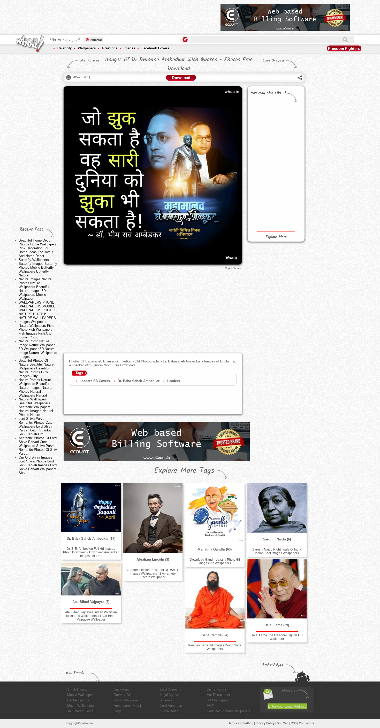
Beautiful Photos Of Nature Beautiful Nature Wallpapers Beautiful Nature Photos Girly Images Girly (36, 368)
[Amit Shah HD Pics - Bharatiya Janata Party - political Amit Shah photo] (262, 218)
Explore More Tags (184, 470)
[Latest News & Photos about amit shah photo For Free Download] (288, 202)
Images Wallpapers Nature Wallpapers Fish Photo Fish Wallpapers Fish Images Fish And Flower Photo (36, 329)
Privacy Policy (265, 723)
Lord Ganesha (170, 689)
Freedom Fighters (344, 48)
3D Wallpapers (218, 700)
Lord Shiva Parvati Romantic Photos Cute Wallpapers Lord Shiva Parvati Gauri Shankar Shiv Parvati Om (35, 426)
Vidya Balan (169, 711)
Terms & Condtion (241, 723)
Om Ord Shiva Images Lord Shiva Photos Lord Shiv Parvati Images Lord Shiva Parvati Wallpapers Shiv (38, 465)
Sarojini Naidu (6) (277, 539)
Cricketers (121, 689)
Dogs (117, 711)
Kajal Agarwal (170, 695)
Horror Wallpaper (126, 700)
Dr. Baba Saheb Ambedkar (138, 381)
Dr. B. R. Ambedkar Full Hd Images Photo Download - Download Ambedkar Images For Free (91, 552)
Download (181, 77)
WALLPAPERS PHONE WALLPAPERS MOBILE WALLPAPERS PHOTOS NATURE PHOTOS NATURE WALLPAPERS (38, 310)
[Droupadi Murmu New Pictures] (288, 137)
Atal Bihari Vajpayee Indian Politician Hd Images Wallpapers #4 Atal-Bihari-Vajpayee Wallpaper (91, 615)
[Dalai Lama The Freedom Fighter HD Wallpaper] (277, 588)
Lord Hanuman (171, 706)
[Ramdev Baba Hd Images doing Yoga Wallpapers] (215, 599)
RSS (294, 723)
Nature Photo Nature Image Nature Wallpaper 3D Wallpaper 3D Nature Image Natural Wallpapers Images (38, 349)
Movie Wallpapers (80, 706)
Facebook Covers (155, 48)
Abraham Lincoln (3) (152, 559)
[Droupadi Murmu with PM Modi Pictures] (288, 154)
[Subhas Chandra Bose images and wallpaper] (288, 116)
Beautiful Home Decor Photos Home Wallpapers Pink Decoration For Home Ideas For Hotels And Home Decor (38, 248)
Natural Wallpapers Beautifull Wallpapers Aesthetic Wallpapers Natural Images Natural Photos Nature (36, 407)
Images (129, 48)
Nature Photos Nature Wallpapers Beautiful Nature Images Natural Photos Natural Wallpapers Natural (35, 387)
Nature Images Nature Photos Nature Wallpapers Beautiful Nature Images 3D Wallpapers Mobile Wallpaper (35, 288)
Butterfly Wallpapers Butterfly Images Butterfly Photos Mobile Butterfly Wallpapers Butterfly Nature (38, 267)
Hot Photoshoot (218, 695)
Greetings (109, 48)
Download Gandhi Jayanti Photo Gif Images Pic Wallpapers (215, 561)
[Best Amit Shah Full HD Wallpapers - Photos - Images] (262, 198)
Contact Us (306, 723)
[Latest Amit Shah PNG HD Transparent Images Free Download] (288, 186)
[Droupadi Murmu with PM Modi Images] (262, 134)
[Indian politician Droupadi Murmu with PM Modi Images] (262, 174)
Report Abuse (233, 268)
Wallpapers (87, 48)
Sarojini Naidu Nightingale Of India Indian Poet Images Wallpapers (276, 551)
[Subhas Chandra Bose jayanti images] (262, 113)
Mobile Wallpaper (80, 695)
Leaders (173, 381)
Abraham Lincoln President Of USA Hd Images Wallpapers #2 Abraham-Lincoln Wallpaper (153, 573)
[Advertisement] (122, 15)
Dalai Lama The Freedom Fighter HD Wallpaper (277, 637)
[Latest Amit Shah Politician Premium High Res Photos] (288, 170)
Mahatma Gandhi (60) (215, 549)
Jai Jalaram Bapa (80, 711)
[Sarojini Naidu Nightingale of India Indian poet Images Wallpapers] (277, 508)
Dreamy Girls (123, 695)
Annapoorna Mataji (128, 706)
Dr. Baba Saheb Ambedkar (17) (91, 538)
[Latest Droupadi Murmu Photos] (262, 152)
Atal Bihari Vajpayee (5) (90, 602)
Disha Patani (216, 689)
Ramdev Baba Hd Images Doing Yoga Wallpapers (214, 647)
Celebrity (64, 48)
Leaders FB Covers (95, 381)
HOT (210, 706)
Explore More (276, 237)
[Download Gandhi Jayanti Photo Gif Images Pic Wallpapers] (215, 513)
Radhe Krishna (78, 700)
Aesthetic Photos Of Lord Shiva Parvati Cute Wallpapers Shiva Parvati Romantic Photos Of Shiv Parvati (38, 445)
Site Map (282, 723)
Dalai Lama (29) (276, 625)
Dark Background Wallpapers (228, 711)
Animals (166, 700)
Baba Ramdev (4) (214, 635)
